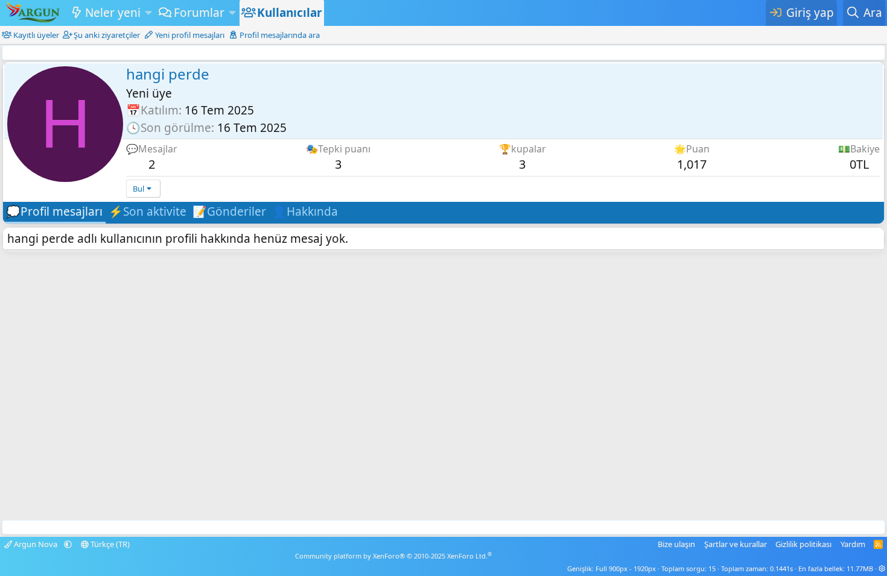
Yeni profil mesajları (189, 35)
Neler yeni (113, 12)
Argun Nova (35, 544)
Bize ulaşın (676, 544)
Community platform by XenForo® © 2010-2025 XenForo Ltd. (393, 555)
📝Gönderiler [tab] (229, 211)
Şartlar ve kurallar (735, 544)
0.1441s (781, 568)
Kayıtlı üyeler (36, 35)
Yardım (853, 544)
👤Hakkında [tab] (305, 211)
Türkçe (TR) (109, 544)
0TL (859, 164)
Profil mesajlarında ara (280, 35)
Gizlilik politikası (803, 544)
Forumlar (199, 12)
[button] (148, 13)
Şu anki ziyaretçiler (107, 35)
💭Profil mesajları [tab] (54, 211)
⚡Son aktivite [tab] (147, 211)
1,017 (692, 164)
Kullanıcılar (289, 12)
